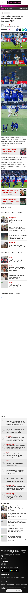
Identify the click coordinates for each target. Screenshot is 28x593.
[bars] (25, 2)
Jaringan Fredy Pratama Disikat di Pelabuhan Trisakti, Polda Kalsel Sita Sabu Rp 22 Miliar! (15, 439)
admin (6, 25)
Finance (22, 6)
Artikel (17, 577)
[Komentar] (12, 591)
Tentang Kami (10, 584)
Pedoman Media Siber (21, 584)
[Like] (8, 591)
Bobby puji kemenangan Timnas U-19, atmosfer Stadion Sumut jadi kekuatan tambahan (10, 150)
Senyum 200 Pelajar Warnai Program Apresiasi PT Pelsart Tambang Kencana (14, 463)
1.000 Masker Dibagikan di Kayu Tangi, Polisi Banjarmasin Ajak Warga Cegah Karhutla (18, 229)
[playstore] (14, 571)
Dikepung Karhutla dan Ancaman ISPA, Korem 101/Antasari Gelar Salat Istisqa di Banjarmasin (17, 538)
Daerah (11, 579)
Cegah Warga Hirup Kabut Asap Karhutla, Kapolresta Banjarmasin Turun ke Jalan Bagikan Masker (17, 220)
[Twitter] (20, 29)
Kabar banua (14, 6)
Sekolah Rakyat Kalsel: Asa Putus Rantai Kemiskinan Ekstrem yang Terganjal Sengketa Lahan (15, 447)
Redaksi (3, 584)
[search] (2, 2)
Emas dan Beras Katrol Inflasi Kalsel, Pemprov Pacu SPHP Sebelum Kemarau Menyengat (15, 480)
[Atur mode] (4, 2)
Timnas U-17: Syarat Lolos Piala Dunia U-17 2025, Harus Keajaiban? (10, 200)
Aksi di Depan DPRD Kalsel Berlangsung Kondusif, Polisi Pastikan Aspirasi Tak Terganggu (16, 531)
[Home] (1, 6)
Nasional (6, 6)
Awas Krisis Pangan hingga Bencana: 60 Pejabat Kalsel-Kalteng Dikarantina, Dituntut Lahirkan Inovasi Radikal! (14, 496)
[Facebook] (17, 29)
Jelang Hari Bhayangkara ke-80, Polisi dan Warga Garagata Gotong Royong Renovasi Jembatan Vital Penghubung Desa (15, 431)
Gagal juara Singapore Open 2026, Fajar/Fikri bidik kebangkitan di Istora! (17, 285)
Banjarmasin (12, 217)
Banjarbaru (12, 242)
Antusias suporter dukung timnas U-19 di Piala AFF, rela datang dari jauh (17, 269)
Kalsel (16, 579)
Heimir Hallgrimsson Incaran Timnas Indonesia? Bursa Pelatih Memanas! (10, 191)
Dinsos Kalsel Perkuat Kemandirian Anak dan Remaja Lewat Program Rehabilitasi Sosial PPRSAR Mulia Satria (15, 455)
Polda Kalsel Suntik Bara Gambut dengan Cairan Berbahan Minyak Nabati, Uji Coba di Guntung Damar (17, 245)
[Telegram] (25, 29)
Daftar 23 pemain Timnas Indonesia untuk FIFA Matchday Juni (16, 277)
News (8, 577)
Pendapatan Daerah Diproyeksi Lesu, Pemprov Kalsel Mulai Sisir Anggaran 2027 (15, 472)
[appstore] (5, 571)
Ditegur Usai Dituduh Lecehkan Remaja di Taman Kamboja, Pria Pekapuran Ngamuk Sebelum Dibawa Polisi (17, 523)
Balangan (11, 234)
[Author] (2, 25)
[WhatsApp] (23, 29)
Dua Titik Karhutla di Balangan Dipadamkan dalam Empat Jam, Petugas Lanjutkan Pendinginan (18, 237)
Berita (22, 577)
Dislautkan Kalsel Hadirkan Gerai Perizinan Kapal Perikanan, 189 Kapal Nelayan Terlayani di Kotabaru (15, 488)
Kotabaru (22, 579)
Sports (7, 13)
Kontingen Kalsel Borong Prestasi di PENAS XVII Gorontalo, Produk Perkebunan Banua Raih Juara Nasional (15, 422)
